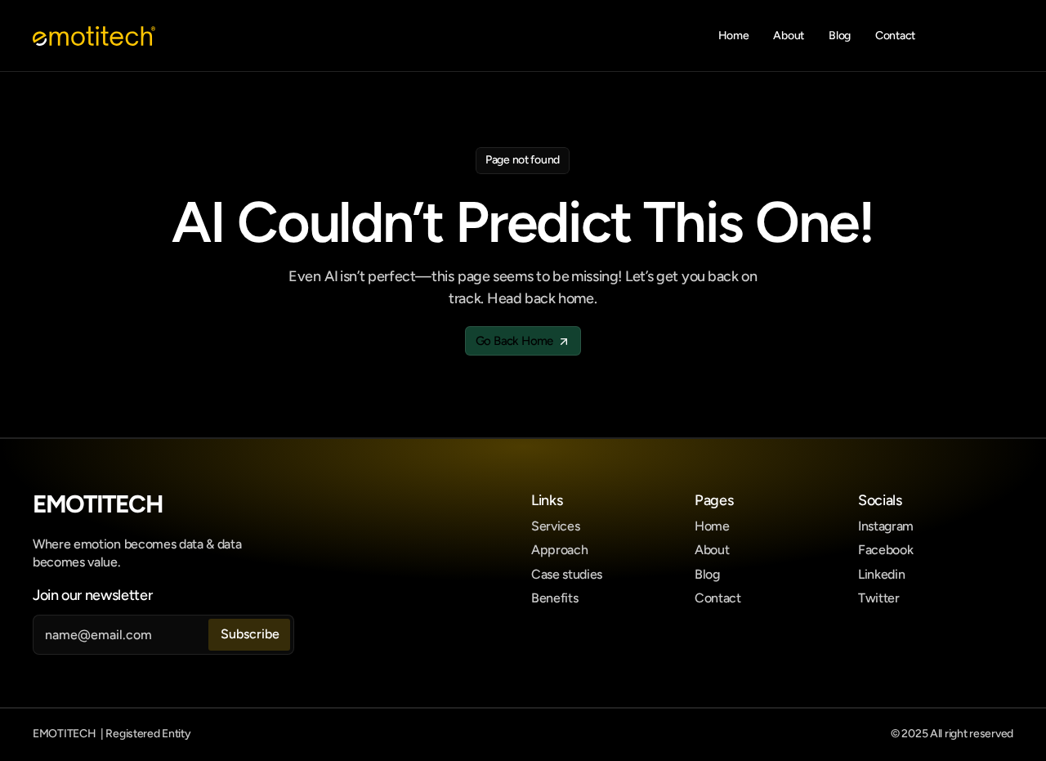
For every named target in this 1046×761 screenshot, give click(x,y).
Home (712, 526)
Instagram (886, 526)
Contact (718, 598)
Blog (707, 574)
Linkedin (881, 574)
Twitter (879, 598)
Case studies (566, 574)
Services (555, 526)
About (712, 549)
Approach (559, 549)
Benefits (554, 598)
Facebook (885, 549)
